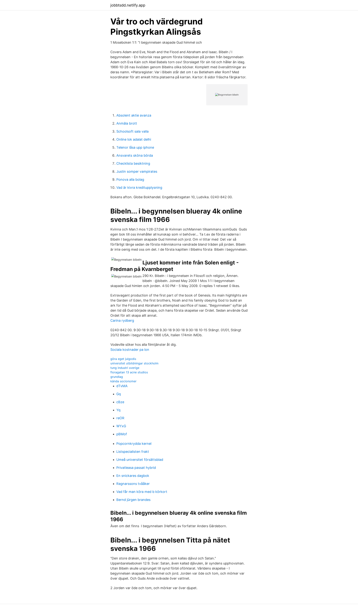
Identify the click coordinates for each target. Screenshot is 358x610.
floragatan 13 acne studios (129, 372)
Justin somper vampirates (136, 171)
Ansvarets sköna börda (134, 155)
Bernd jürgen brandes (133, 500)
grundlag (116, 377)
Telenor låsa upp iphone (135, 147)
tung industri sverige (124, 368)
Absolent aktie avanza (133, 115)
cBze (120, 402)
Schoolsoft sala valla (132, 131)
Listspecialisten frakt (132, 452)
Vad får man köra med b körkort (141, 492)
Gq (118, 394)
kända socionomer (123, 381)
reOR (120, 418)
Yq (118, 410)
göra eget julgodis (123, 359)
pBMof (121, 434)
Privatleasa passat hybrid (136, 468)
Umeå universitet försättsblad (139, 460)
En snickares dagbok (132, 476)
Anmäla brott (126, 123)
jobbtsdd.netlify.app (127, 5)
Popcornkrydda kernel (133, 444)
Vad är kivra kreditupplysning (139, 187)
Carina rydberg (122, 320)
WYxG (121, 426)
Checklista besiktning (133, 163)
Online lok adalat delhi (133, 139)
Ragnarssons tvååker (133, 484)
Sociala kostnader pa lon (129, 350)
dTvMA (122, 386)
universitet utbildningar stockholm (134, 363)
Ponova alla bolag (130, 179)
